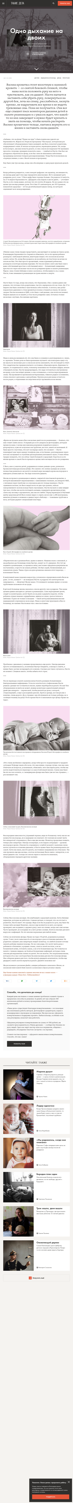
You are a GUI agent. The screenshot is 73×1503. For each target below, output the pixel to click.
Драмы (59, 78)
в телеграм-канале (10, 975)
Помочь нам (65, 3)
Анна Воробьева (44, 1131)
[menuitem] (3, 3)
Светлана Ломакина (45, 1199)
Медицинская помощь (48, 78)
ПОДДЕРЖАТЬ (50, 1497)
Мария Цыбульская (38, 43)
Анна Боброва (43, 1165)
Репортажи (66, 78)
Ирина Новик (42, 1096)
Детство (37, 78)
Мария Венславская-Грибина (39, 46)
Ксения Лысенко (43, 1233)
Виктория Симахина (45, 1267)
